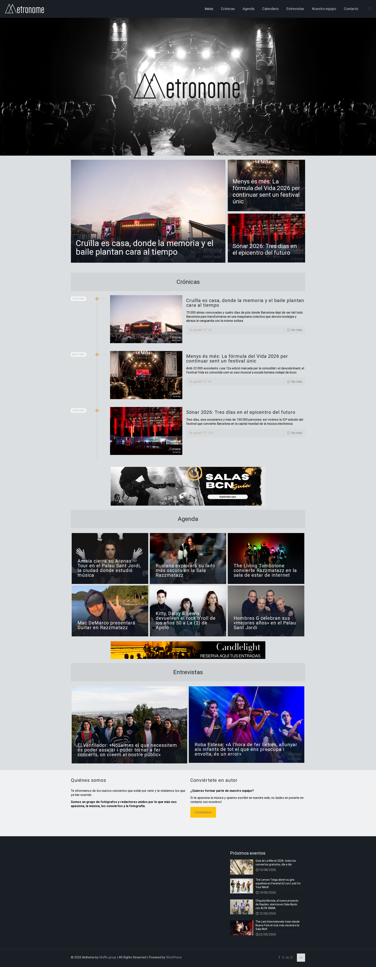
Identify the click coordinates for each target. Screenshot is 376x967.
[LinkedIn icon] (287, 957)
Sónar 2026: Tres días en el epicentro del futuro (265, 249)
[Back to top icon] (301, 957)
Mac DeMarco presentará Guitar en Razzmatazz (106, 625)
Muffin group (107, 957)
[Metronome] (25, 9)
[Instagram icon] (291, 957)
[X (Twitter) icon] (283, 957)
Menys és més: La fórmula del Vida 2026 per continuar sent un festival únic (266, 191)
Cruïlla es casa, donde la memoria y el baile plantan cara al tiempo (144, 247)
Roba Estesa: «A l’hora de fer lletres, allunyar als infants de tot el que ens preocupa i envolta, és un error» (246, 749)
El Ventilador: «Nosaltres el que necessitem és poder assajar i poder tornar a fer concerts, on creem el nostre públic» (127, 749)
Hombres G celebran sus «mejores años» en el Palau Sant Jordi (265, 622)
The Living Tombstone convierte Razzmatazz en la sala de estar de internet (265, 570)
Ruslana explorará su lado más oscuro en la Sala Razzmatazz (185, 570)
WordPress (174, 957)
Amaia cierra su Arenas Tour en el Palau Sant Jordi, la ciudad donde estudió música (109, 568)
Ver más (296, 330)
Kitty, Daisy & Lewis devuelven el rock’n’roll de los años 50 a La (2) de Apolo (186, 620)
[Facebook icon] (279, 957)
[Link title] (188, 486)
